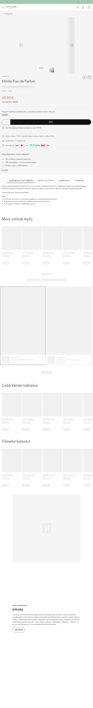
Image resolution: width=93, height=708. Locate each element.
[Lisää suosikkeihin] (89, 77)
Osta (51, 122)
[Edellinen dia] (21, 45)
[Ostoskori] (89, 7)
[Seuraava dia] (72, 45)
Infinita (5, 76)
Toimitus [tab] (79, 180)
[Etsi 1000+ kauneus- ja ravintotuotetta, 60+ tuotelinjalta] (78, 7)
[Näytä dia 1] (41, 70)
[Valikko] (3, 7)
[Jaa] (84, 77)
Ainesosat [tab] (64, 180)
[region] (46, 45)
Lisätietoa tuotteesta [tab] (21, 180)
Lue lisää (5, 114)
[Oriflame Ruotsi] (11, 7)
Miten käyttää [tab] (46, 180)
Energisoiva (8, 14)
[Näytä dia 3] (51, 70)
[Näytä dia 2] (46, 70)
